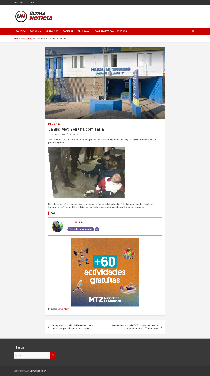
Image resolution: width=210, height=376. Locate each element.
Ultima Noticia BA (38, 371)
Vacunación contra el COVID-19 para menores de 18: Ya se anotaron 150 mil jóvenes (135, 327)
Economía (36, 31)
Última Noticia (73, 134)
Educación (84, 31)
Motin (66, 309)
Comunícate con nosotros (111, 31)
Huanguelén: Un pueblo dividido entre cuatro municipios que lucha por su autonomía (72, 327)
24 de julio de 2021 (56, 134)
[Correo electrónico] (97, 229)
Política (21, 31)
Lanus (60, 309)
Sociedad (68, 31)
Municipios (52, 31)
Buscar (53, 355)
